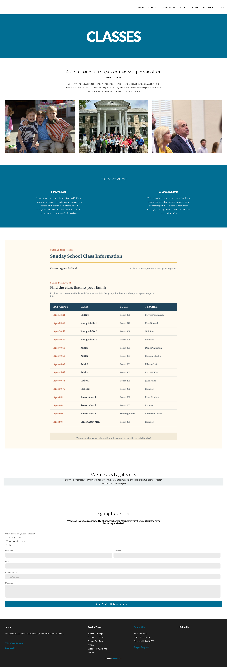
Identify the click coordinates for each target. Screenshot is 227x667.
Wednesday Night (17, 541)
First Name (10, 550)
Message (9, 583)
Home (141, 7)
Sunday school (15, 537)
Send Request (113, 603)
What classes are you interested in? (20, 534)
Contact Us (139, 627)
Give (221, 7)
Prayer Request (141, 647)
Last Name (118, 550)
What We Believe (14, 643)
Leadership (10, 648)
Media (183, 7)
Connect (153, 7)
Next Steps (169, 7)
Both (11, 545)
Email (7, 561)
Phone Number (11, 572)
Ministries (209, 7)
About (195, 7)
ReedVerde (117, 658)
